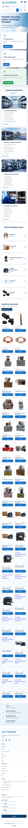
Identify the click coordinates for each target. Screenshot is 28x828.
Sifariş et (7, 330)
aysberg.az (14, 825)
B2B (2, 753)
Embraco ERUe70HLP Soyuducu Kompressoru (20, 567)
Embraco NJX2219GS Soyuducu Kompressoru (20, 609)
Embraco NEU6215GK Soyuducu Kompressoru (20, 589)
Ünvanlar (3, 768)
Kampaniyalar (4, 771)
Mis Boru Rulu (5, 349)
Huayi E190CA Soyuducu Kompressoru (7, 546)
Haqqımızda (4, 756)
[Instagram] (2, 740)
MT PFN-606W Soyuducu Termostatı (20, 414)
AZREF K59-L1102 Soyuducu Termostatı (19, 458)
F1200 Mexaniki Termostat (20, 391)
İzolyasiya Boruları (6, 328)
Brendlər (3, 749)
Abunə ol (14, 816)
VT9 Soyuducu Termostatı (7, 479)
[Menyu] (25, 10)
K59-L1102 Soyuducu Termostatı (19, 480)
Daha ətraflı (6, 124)
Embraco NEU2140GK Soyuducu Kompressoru (20, 631)
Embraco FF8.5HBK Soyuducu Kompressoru (7, 568)
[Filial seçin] (14, 6)
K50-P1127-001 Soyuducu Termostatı (7, 502)
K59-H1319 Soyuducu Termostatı (6, 436)
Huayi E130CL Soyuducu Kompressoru (7, 524)
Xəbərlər (3, 773)
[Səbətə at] (5, 327)
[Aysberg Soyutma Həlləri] (10, 2)
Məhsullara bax (7, 46)
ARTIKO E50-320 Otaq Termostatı (6, 458)
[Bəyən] (3, 327)
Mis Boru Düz (17, 328)
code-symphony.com (9, 823)
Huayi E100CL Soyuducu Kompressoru (20, 524)
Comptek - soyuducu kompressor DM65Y (6, 694)
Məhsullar (3, 746)
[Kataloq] (21, 10)
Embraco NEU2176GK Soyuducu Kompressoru (7, 631)
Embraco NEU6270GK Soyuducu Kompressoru (7, 651)
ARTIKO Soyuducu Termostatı (6, 414)
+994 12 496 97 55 (7, 785)
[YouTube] (9, 740)
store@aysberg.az (7, 787)
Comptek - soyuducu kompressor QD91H (6, 673)
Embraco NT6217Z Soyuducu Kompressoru (7, 611)
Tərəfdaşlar (3, 766)
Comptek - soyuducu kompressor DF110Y (19, 673)
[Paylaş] (6, 327)
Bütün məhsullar (6, 309)
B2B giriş (6, 64)
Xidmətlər (13, 93)
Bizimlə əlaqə (6, 789)
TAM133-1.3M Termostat (7, 370)
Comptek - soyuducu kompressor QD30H (19, 653)
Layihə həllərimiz (8, 82)
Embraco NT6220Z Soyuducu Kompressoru (7, 589)
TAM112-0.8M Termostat (20, 370)
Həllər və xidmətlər (5, 751)
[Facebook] (6, 740)
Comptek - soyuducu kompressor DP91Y (19, 694)
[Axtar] (17, 10)
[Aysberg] (8, 732)
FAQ (2, 758)
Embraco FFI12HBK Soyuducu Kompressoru (20, 546)
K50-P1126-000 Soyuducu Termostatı (20, 502)
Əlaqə (2, 760)
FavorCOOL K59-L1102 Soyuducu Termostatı (6, 392)
